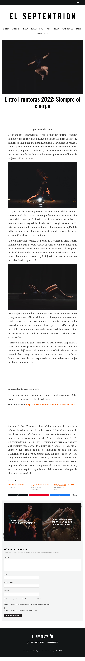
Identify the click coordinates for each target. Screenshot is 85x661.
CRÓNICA (6, 29)
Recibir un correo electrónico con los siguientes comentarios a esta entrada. (27, 604)
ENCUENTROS (16, 29)
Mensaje (6, 557)
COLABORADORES (52, 642)
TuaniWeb (59, 651)
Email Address (8, 582)
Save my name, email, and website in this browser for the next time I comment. (26, 599)
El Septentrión (42, 636)
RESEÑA (78, 29)
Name (6, 574)
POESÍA (56, 29)
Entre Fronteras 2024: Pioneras (16, 484)
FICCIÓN (48, 29)
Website (6, 591)
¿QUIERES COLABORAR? (35, 642)
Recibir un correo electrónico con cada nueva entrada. (20, 610)
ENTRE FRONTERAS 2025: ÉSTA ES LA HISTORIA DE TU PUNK (64, 485)
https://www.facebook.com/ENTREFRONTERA (50, 404)
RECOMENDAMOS (67, 29)
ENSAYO (25, 29)
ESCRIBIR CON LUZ (37, 29)
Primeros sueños (43, 34)
